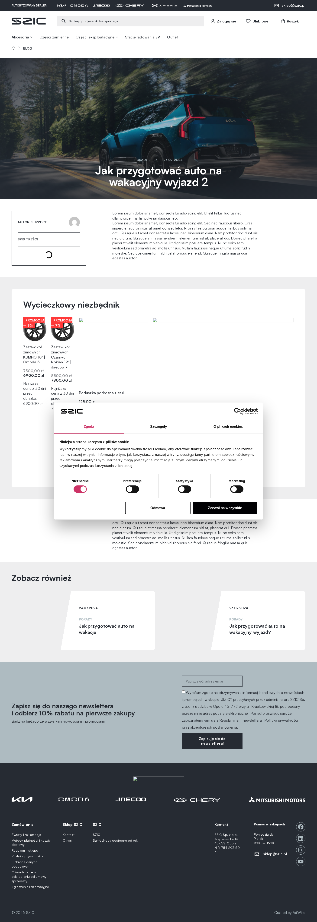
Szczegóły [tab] (158, 426)
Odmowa (157, 508)
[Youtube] (300, 861)
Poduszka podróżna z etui (101, 392)
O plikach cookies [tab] (228, 426)
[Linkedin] (300, 838)
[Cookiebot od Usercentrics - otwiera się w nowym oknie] (237, 411)
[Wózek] (289, 21)
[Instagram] (300, 850)
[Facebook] (300, 826)
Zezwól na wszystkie (225, 508)
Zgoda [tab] (89, 426)
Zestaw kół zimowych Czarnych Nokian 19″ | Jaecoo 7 (61, 357)
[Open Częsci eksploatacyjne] (117, 37)
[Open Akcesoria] (31, 37)
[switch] (132, 489)
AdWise (299, 912)
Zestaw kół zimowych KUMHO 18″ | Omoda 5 (34, 354)
